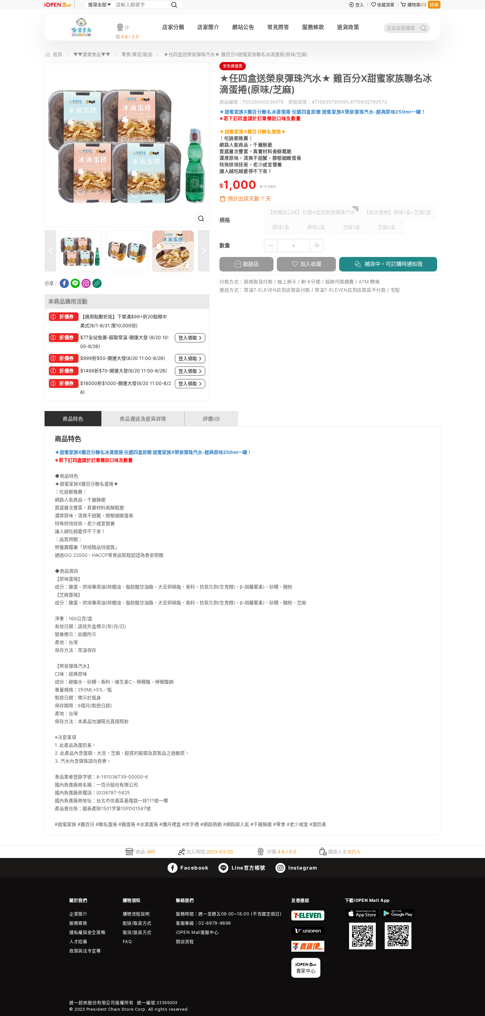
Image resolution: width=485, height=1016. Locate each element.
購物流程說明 (136, 913)
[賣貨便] (307, 950)
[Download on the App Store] (362, 929)
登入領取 (187, 337)
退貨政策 (348, 27)
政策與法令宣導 (85, 950)
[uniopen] (307, 933)
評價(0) (211, 419)
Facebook (194, 868)
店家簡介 (208, 27)
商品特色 (73, 419)
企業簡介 (78, 913)
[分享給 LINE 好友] (75, 283)
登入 (359, 4)
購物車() (416, 4)
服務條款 (313, 27)
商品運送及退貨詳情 (143, 419)
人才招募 (78, 941)
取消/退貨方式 (137, 932)
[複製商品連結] (97, 283)
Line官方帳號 (248, 868)
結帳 (434, 4)
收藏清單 (385, 4)
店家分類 (173, 27)
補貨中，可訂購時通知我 (393, 264)
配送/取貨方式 (137, 923)
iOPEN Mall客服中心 (197, 932)
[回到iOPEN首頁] (58, 5)
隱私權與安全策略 (87, 932)
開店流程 (185, 941)
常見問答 (278, 27)
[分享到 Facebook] (64, 283)
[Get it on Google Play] (398, 929)
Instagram (302, 868)
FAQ (127, 941)
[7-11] (307, 919)
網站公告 (243, 27)
